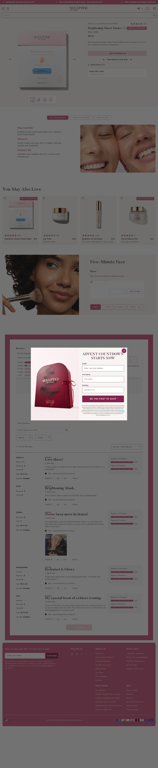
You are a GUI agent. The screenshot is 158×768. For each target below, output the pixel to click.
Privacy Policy (120, 410)
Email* (84, 363)
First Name (86, 374)
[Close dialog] (124, 351)
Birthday (85, 385)
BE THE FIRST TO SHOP (103, 399)
